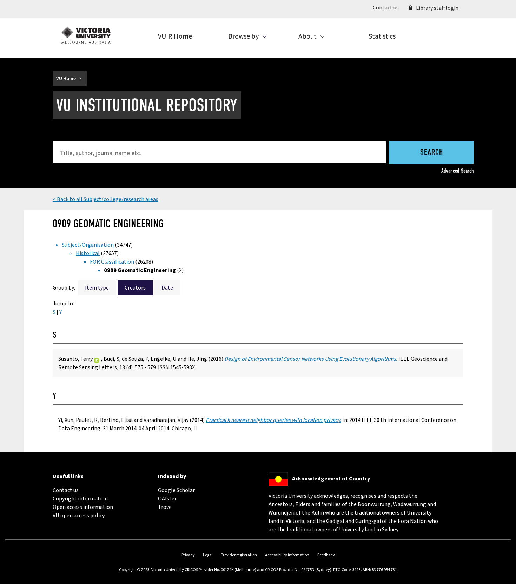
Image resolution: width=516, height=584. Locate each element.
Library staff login (436, 8)
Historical (88, 253)
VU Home (66, 78)
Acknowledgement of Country (331, 479)
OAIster (167, 499)
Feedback (326, 555)
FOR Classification (112, 262)
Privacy (188, 555)
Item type (97, 288)
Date (167, 288)
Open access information (83, 507)
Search (431, 152)
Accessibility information (287, 555)
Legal (208, 555)
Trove (165, 507)
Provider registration (239, 555)
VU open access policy (79, 515)
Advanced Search (457, 170)
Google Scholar (176, 490)
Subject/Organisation (88, 245)
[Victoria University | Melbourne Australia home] (86, 35)
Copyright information (80, 499)
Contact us (388, 8)
